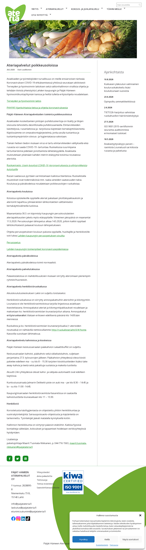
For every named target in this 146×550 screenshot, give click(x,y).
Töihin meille (114, 9)
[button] (140, 515)
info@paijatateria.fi (21, 503)
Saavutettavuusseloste (47, 487)
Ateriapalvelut (55, 9)
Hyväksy (83, 539)
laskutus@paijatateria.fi (23, 507)
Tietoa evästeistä (45, 483)
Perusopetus (14, 242)
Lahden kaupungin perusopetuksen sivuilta (41, 235)
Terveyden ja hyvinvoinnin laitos (24, 101)
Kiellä (107, 539)
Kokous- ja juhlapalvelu (85, 9)
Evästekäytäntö (102, 545)
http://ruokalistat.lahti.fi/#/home (68, 329)
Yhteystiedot (43, 472)
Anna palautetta (44, 476)
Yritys (34, 9)
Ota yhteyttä (39, 14)
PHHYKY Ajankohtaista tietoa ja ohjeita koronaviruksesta (37, 107)
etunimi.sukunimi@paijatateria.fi (28, 511)
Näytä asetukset (130, 539)
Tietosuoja (114, 545)
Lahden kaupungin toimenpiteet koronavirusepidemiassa (37, 249)
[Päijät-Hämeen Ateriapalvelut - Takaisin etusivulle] (15, 14)
